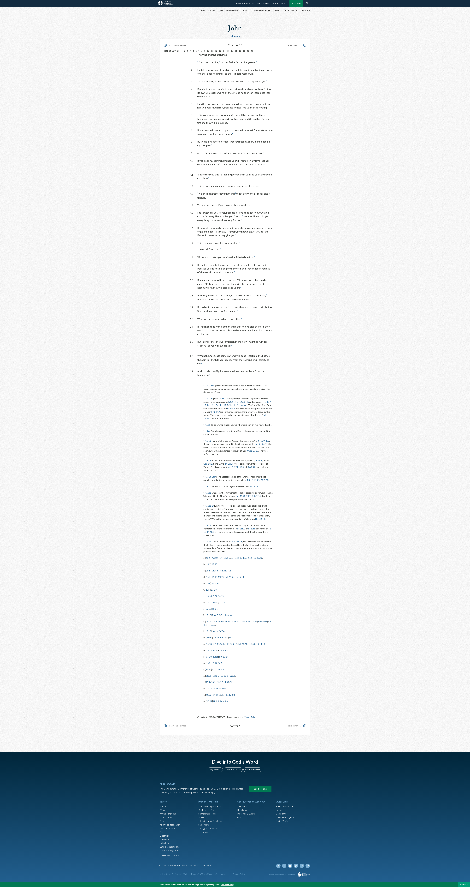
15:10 (209, 596)
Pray (239, 817)
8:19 (215, 663)
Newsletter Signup (285, 817)
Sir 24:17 (215, 411)
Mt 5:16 (215, 583)
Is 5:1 (230, 402)
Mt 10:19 (226, 695)
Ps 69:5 (251, 528)
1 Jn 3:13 (260, 644)
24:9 (262, 480)
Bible (162, 832)
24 (213, 505)
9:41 (223, 669)
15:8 (208, 583)
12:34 (212, 532)
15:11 (209, 602)
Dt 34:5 (258, 460)
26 (241, 541)
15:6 (207, 431)
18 (240, 51)
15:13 (208, 440)
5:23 (214, 675)
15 (266, 444)
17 (236, 51)
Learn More (260, 789)
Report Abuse (279, 3)
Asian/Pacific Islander (170, 824)
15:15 (208, 460)
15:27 (209, 701)
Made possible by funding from (282, 874)
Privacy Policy (250, 717)
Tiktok (308, 866)
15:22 (208, 505)
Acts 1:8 (224, 701)
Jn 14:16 (235, 541)
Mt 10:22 (240, 496)
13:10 (214, 564)
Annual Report (166, 817)
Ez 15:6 (214, 570)
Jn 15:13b (259, 444)
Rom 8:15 (262, 621)
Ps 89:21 (229, 463)
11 (212, 51)
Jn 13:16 (254, 486)
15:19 (209, 650)
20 (248, 51)
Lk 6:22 (251, 644)
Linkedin (296, 866)
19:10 (235, 405)
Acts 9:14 (256, 496)
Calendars (281, 813)
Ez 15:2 (219, 405)
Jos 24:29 (208, 463)
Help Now (296, 3)
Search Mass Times (207, 813)
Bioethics (164, 835)
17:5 (225, 405)
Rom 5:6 (216, 615)
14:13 (214, 577)
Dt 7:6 (221, 631)
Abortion (164, 806)
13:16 (215, 656)
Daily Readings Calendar (253, 3)
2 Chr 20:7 (239, 467)
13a (267, 440)
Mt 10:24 (223, 656)
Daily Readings (243, 3)
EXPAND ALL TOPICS (168, 856)
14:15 (220, 596)
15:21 (208, 492)
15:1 (207, 385)
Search (307, 3)
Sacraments (203, 824)
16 (232, 51)
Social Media (282, 821)
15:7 (208, 577)
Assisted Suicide (167, 828)
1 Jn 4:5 (226, 650)
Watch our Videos (252, 770)
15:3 (208, 564)
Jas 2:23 (251, 467)
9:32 (218, 682)
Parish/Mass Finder (285, 806)
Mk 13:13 (242, 644)
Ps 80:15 (231, 408)
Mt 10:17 (251, 480)
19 (244, 51)
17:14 (215, 650)
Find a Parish (263, 3)
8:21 (214, 669)
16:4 (213, 385)
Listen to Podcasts (233, 770)
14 (224, 51)
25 (258, 480)
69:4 (224, 688)
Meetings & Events (246, 813)
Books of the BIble (207, 810)
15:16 (208, 631)
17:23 (214, 589)
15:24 (208, 682)
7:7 (214, 644)
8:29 (215, 596)
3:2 (213, 682)
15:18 (208, 476)
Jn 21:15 (251, 450)
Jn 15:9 (261, 440)
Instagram (302, 866)
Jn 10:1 (221, 398)
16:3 (220, 663)
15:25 (208, 525)
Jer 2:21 (211, 405)
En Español (235, 36)
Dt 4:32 (258, 519)
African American (168, 813)
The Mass (203, 832)
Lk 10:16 (222, 675)
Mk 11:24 (229, 577)
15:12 (208, 608)
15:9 (208, 589)
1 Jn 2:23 (231, 675)
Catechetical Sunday (169, 846)
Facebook (284, 866)
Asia (162, 821)
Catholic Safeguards (169, 850)
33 (265, 519)
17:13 (222, 602)
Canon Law (165, 839)
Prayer (201, 817)
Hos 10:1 (243, 405)
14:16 (215, 695)
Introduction (172, 51)
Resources (281, 810)
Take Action (242, 806)
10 (208, 51)
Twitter (278, 866)
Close (463, 884)
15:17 (209, 637)
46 (247, 402)
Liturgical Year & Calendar (210, 821)
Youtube (290, 866)
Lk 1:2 (216, 701)
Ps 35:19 (241, 528)
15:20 (208, 486)
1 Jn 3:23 (224, 637)
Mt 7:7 (221, 577)
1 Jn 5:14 (239, 577)
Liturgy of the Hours (207, 828)
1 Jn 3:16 (227, 615)
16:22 (215, 602)
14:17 (219, 644)
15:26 (208, 541)
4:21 (231, 637)
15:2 (207, 424)
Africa (162, 810)
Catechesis (165, 843)
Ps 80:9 (267, 402)
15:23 (208, 675)
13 (220, 51)
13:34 (214, 608)
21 (252, 51)
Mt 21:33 (240, 402)
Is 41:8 (230, 467)
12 (216, 51)
